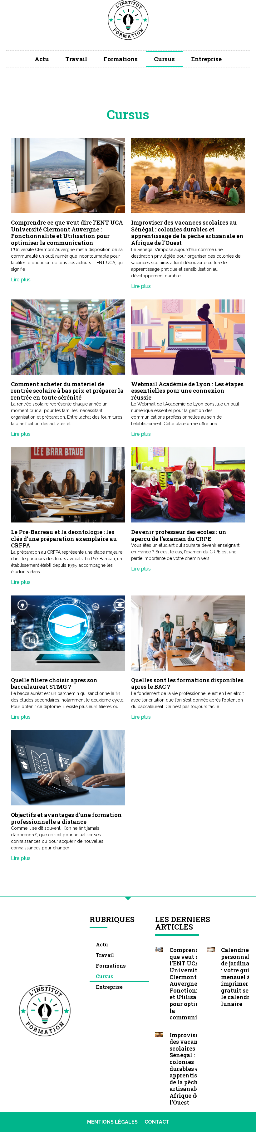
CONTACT (157, 1122)
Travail (76, 59)
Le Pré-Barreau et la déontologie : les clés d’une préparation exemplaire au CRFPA (64, 538)
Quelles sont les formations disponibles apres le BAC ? (187, 683)
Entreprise (206, 59)
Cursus (164, 59)
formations (120, 59)
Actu (42, 59)
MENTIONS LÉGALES (112, 1122)
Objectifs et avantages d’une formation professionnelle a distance (66, 818)
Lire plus (21, 280)
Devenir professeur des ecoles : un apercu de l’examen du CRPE (178, 535)
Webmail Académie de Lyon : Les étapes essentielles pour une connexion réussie (187, 390)
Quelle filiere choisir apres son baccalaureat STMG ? (54, 683)
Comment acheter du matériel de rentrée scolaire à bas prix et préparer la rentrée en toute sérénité (67, 390)
